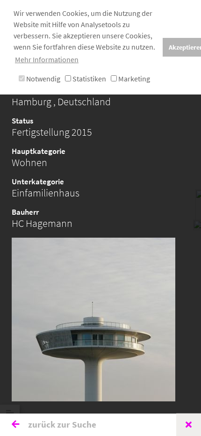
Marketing (133, 78)
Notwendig (42, 78)
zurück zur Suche (61, 424)
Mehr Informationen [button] (47, 59)
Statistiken (88, 78)
